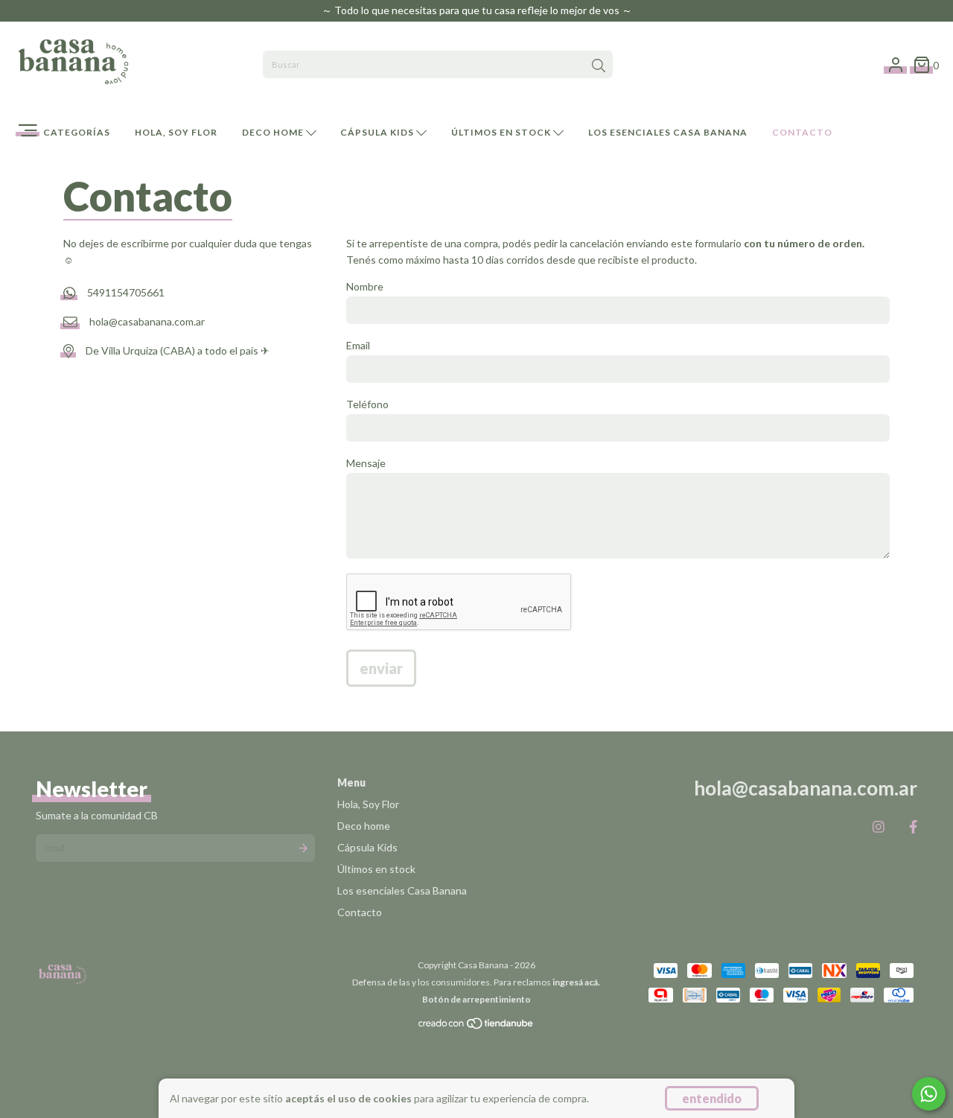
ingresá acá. (576, 982)
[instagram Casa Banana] (879, 826)
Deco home (274, 132)
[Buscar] (598, 66)
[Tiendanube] (476, 1026)
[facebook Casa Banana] (913, 826)
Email (358, 345)
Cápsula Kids (378, 132)
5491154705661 (126, 293)
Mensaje (366, 463)
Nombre (364, 286)
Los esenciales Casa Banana (668, 132)
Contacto (802, 132)
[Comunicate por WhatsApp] (929, 1094)
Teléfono (367, 404)
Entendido (712, 1098)
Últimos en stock (502, 132)
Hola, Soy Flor (176, 132)
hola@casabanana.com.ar (147, 321)
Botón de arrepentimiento (476, 999)
